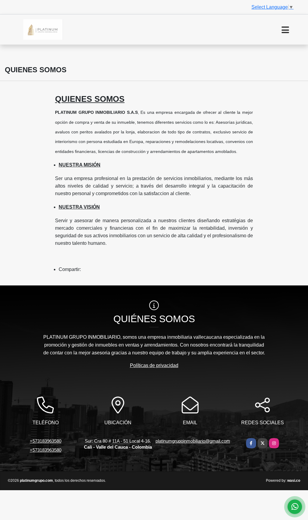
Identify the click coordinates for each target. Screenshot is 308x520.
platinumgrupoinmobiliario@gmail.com (193, 441)
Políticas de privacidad (154, 365)
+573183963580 (45, 441)
